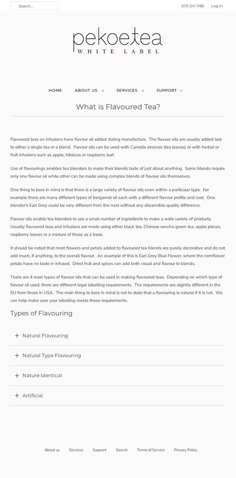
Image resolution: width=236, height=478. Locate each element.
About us (87, 90)
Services (128, 90)
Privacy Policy (185, 450)
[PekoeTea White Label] (118, 43)
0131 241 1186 (192, 5)
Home (55, 90)
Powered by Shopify (145, 460)
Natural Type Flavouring (51, 355)
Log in (217, 5)
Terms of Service (151, 450)
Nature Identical (42, 375)
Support (167, 90)
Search (121, 450)
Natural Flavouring (45, 335)
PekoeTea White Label (111, 460)
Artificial (32, 395)
